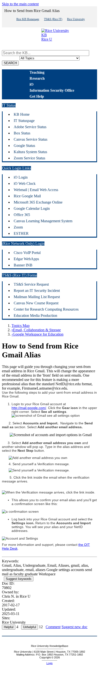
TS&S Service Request (31, 284)
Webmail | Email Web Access (36, 190)
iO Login (21, 177)
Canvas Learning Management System (43, 221)
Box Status (22, 133)
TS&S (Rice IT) (53, 19)
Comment (53, 627)
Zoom (18, 227)
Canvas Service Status (30, 139)
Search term (11, 48)
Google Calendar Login (32, 208)
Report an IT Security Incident (37, 291)
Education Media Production (35, 315)
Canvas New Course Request (36, 303)
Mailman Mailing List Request (37, 297)
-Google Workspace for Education (37, 334)
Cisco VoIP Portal (27, 253)
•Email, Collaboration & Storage (36, 330)
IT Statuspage (24, 121)
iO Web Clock (25, 183)
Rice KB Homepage (27, 19)
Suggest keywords (18, 579)
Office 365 (22, 215)
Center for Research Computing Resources (46, 309)
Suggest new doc (74, 627)
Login (49, 663)
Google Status (24, 146)
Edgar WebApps (26, 259)
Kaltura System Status (30, 152)
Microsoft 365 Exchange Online (38, 202)
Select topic (10, 58)
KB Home (22, 114)
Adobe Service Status (30, 127)
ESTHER (21, 233)
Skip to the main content (20, 4)
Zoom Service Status (29, 158)
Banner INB (23, 265)
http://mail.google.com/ (29, 408)
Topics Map (21, 326)
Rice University (76, 19)
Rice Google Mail (27, 196)
